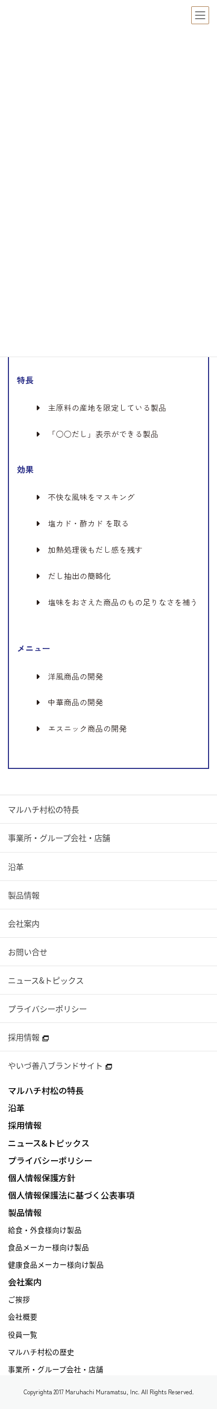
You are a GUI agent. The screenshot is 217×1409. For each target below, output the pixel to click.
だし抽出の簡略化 (79, 576)
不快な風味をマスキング (91, 497)
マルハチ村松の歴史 (41, 1351)
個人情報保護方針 (41, 1178)
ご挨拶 (19, 1299)
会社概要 (22, 1316)
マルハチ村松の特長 (43, 809)
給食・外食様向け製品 (45, 1229)
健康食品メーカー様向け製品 (56, 1264)
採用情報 (24, 1037)
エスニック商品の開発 (87, 728)
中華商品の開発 (75, 702)
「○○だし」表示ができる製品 (103, 434)
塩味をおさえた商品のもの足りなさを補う (123, 602)
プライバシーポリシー (47, 1008)
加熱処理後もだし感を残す (95, 549)
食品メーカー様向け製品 (48, 1247)
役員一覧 (22, 1334)
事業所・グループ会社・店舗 (59, 838)
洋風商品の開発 (75, 676)
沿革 (16, 866)
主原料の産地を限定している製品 (107, 407)
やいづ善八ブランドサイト (55, 1065)
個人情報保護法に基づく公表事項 (71, 1195)
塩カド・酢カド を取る (88, 523)
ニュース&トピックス (46, 980)
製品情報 (24, 895)
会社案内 (24, 923)
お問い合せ (27, 952)
